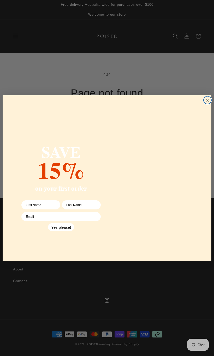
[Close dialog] (207, 100)
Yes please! (61, 227)
